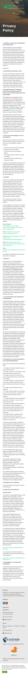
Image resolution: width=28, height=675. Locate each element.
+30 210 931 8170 (8, 630)
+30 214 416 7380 (8, 616)
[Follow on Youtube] (7, 603)
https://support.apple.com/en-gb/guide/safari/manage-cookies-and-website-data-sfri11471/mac (14, 244)
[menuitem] (14, 2)
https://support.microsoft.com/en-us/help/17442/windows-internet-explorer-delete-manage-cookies (13, 227)
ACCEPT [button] (4, 671)
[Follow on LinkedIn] (4, 603)
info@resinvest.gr (14, 110)
